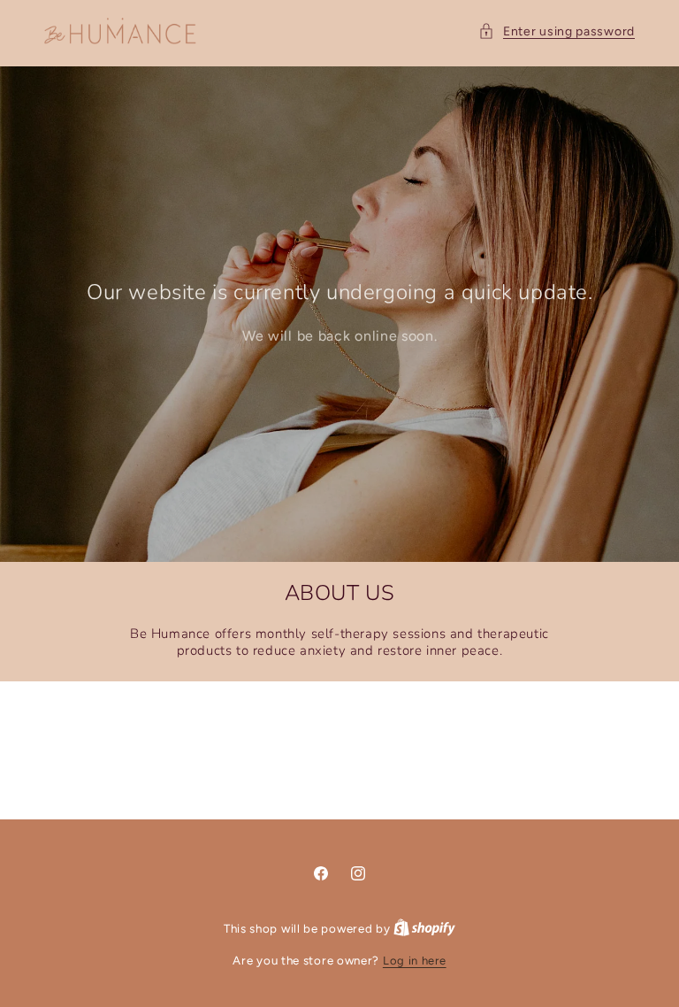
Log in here (414, 960)
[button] (556, 31)
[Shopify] (424, 928)
